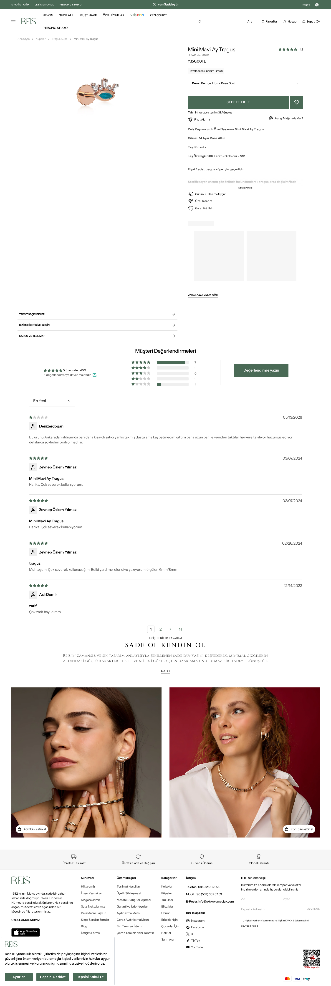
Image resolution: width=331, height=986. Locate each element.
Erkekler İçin (169, 919)
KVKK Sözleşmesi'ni (297, 920)
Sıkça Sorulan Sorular (95, 919)
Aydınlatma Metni (128, 913)
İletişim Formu (90, 933)
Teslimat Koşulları (128, 886)
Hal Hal (166, 933)
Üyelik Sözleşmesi (129, 893)
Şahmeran (168, 939)
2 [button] (160, 629)
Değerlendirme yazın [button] (261, 370)
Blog (84, 926)
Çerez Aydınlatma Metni (133, 919)
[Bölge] (317, 5)
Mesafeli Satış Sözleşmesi (134, 900)
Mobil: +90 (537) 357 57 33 (204, 894)
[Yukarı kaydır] (323, 975)
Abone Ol (313, 908)
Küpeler (41, 38)
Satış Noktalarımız (93, 906)
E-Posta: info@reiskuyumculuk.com (210, 901)
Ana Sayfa (24, 38)
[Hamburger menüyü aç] (13, 21)
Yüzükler (167, 900)
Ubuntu (166, 913)
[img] (38, 417)
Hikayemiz (88, 886)
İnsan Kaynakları (91, 893)
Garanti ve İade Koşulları (132, 906)
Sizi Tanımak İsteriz (129, 926)
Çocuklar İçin (170, 926)
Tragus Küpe (60, 38)
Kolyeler (166, 886)
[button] (226, 21)
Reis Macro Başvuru (94, 913)
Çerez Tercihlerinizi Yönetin (135, 933)
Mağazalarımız (90, 900)
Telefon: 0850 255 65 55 (203, 887)
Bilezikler (167, 906)
